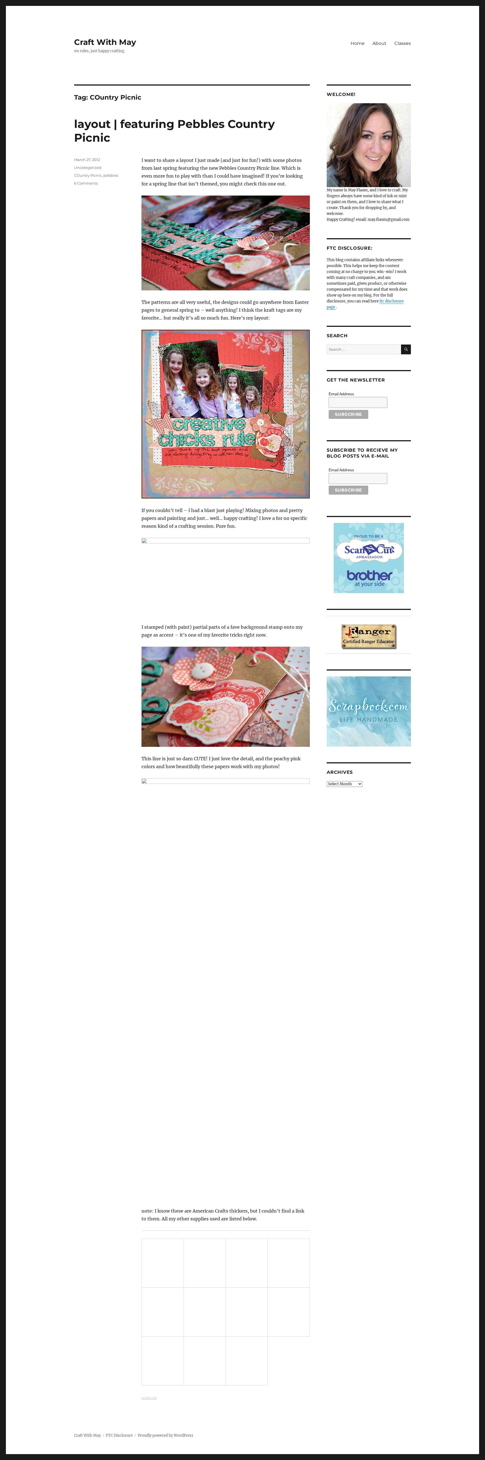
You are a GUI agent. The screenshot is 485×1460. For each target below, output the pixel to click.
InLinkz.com (149, 1397)
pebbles (110, 175)
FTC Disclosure (119, 1435)
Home (358, 43)
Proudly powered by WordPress (165, 1435)
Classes (402, 43)
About (379, 43)
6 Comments (86, 183)
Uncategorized (87, 167)
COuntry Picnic (88, 175)
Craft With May (105, 42)
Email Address (341, 394)
